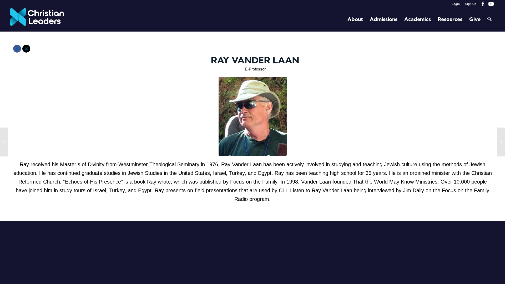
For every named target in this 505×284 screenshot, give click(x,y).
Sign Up (470, 4)
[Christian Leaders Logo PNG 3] (37, 19)
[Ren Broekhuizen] (4, 142)
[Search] (489, 19)
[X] (26, 49)
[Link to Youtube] (491, 4)
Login (456, 4)
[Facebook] (17, 49)
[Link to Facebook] (483, 4)
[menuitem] (456, 4)
